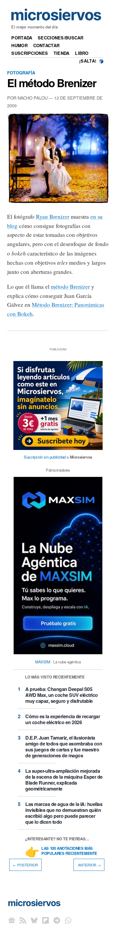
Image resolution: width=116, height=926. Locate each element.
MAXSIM (42, 662)
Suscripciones (29, 53)
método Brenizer (70, 286)
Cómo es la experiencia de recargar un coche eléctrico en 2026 (62, 719)
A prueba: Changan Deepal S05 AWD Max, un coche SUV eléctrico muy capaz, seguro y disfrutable (61, 695)
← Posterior (25, 864)
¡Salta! (87, 61)
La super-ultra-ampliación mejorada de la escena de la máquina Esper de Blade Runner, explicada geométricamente (64, 779)
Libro (81, 53)
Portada (21, 38)
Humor (19, 45)
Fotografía (21, 73)
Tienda (62, 53)
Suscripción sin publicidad (45, 457)
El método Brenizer (51, 82)
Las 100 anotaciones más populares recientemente (69, 851)
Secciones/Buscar (61, 38)
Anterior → (89, 864)
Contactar (46, 45)
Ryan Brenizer (52, 216)
